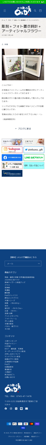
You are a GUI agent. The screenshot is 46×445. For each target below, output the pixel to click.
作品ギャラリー (11, 343)
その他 (7, 329)
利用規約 (26, 436)
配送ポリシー (35, 436)
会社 (6, 305)
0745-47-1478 (24, 396)
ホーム (3, 20)
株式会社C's (9, 374)
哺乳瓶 (7, 292)
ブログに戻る (24, 128)
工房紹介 (8, 372)
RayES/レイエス (11, 295)
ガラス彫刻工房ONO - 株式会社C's (21, 433)
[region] (23, 2)
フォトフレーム (11, 318)
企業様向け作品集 (12, 361)
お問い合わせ (10, 377)
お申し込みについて (12, 354)
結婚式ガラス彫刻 (12, 359)
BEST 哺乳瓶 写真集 (14, 348)
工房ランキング (11, 341)
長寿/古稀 (9, 313)
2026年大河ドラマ (12, 280)
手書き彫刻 (9, 323)
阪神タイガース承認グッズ (15, 282)
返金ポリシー (38, 433)
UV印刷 (8, 346)
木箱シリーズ (10, 300)
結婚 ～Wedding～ (13, 303)
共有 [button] (6, 44)
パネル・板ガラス (12, 326)
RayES (7, 364)
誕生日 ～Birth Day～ (14, 308)
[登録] (38, 263)
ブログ (9, 20)
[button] (4, 10)
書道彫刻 (8, 369)
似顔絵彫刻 (9, 367)
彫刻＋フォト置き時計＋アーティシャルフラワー (27, 20)
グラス (7, 285)
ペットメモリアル (12, 316)
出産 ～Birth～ (11, 311)
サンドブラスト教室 (12, 356)
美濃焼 (7, 290)
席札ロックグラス (12, 298)
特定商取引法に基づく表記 (24, 440)
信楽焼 (7, 287)
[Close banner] (43, 2)
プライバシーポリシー (15, 436)
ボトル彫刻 (9, 321)
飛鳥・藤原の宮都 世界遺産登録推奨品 (20, 277)
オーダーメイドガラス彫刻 (15, 351)
